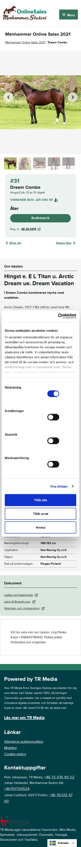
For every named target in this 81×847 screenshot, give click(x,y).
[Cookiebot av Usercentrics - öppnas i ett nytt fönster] (58, 316)
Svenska (63, 843)
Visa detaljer (59, 486)
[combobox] (62, 843)
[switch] (53, 417)
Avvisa (40, 527)
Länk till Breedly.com (17, 601)
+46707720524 (16, 789)
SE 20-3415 (28, 229)
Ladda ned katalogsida (18, 595)
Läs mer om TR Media (24, 717)
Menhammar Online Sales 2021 (25, 42)
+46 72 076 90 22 (59, 777)
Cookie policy (15, 754)
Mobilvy (10, 748)
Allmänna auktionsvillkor (23, 742)
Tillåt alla (40, 500)
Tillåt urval (40, 514)
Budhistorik (40, 218)
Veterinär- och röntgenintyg (21, 608)
